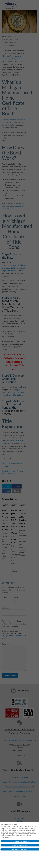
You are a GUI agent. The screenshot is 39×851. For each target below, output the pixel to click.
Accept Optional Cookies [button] (19, 841)
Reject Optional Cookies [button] (19, 845)
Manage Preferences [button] (19, 849)
